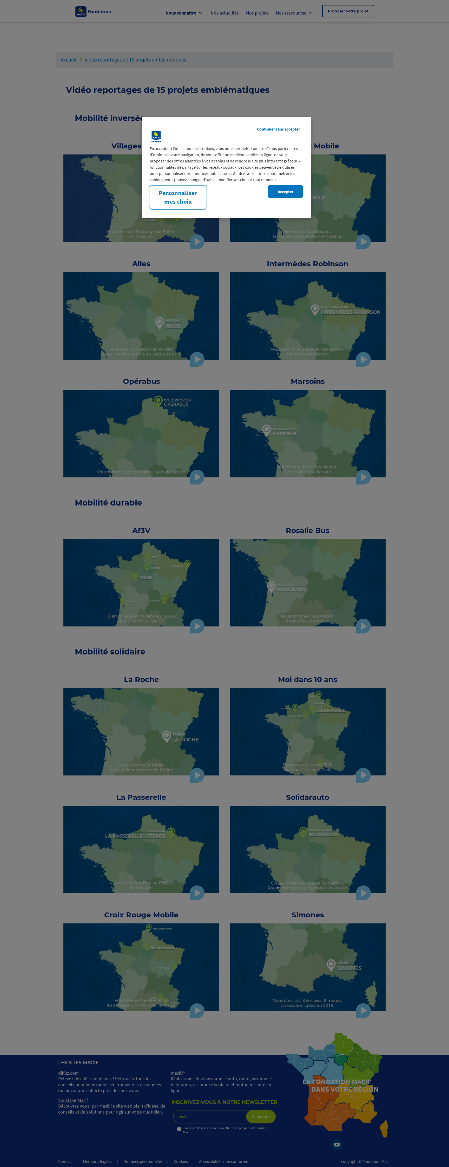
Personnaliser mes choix (178, 197)
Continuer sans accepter (278, 129)
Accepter (285, 191)
